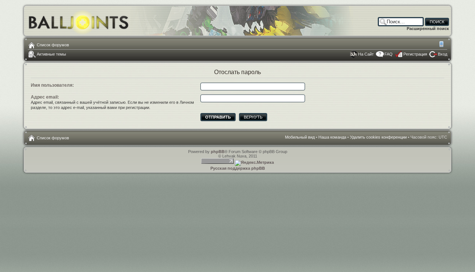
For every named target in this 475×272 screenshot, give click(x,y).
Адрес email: (45, 97)
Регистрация (415, 54)
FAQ (388, 54)
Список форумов (53, 45)
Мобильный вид (442, 45)
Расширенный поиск (428, 28)
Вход (442, 54)
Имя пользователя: (52, 85)
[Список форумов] (79, 20)
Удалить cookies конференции (378, 137)
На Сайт (366, 54)
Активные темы (51, 54)
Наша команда (332, 137)
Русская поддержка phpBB (237, 168)
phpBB (218, 151)
